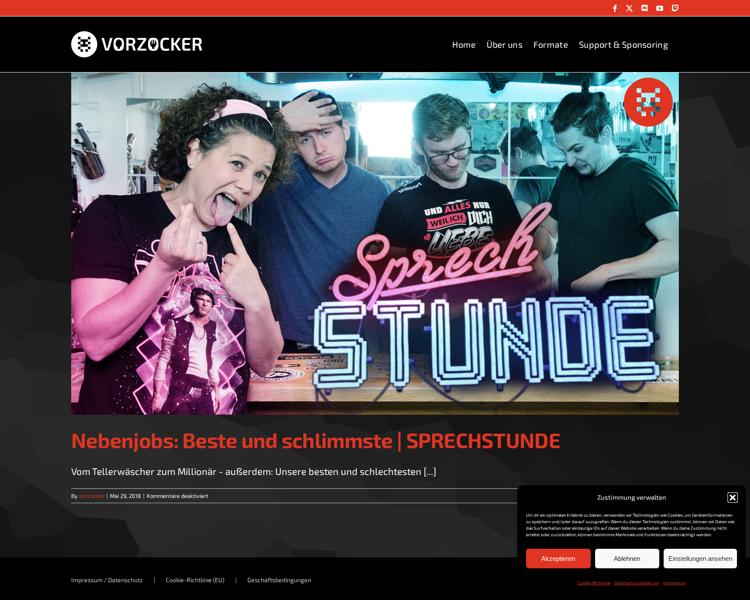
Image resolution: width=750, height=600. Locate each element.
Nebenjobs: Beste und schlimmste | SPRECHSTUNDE (315, 439)
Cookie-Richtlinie (594, 582)
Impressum (674, 582)
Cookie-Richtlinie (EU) (195, 580)
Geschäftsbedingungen (279, 580)
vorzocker (91, 495)
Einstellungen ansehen (700, 558)
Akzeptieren (558, 558)
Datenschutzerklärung (637, 582)
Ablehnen (627, 558)
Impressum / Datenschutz (107, 580)
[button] (732, 497)
